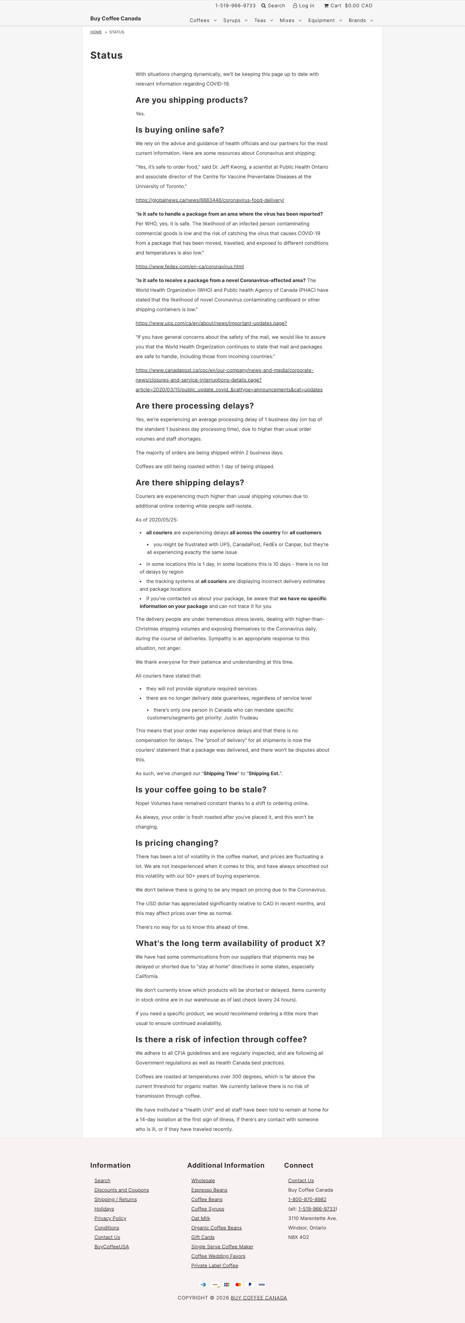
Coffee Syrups (207, 1209)
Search (275, 5)
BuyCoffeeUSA (111, 1247)
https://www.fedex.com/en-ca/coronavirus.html (190, 266)
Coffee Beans (207, 1199)
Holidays (104, 1209)
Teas (261, 20)
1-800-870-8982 (307, 1199)
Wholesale (203, 1180)
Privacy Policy (110, 1218)
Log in (306, 5)
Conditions (106, 1228)
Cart (350, 5)
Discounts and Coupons (121, 1190)
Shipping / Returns (115, 1199)
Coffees (200, 20)
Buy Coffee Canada (115, 18)
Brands (358, 20)
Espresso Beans (209, 1190)
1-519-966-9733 (317, 1209)
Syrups (232, 20)
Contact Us (107, 1237)
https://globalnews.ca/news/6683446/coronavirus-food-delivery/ (210, 200)
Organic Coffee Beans (216, 1228)
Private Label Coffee (214, 1265)
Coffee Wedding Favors (218, 1256)
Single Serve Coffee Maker (222, 1247)
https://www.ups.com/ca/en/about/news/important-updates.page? (211, 323)
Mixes (288, 20)
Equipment (322, 20)
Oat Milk (200, 1218)
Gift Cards (203, 1237)
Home (96, 32)
